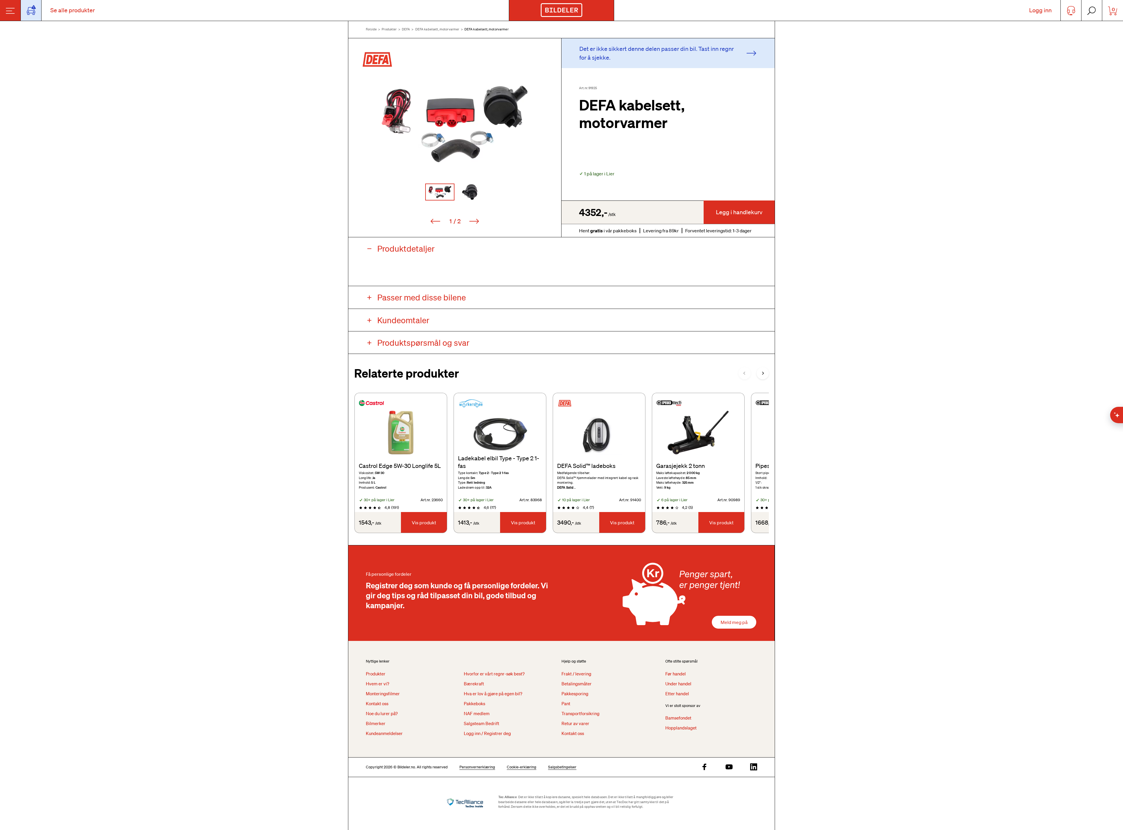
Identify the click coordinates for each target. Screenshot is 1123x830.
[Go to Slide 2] (469, 192)
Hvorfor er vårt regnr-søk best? (494, 674)
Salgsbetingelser (562, 767)
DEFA (406, 29)
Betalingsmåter (577, 684)
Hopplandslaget (681, 728)
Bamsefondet (678, 718)
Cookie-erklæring (521, 767)
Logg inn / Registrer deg (487, 733)
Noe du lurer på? (382, 713)
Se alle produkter (72, 10)
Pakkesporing (575, 693)
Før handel (675, 674)
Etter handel (677, 693)
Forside (371, 29)
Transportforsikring (581, 713)
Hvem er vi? (377, 684)
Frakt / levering (576, 674)
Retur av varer (575, 723)
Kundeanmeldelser (384, 733)
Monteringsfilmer (383, 693)
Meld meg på (734, 622)
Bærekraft (474, 684)
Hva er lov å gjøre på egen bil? (493, 693)
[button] (454, 124)
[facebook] (704, 767)
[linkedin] (753, 767)
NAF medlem (477, 713)
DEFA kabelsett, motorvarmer (437, 29)
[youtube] (729, 767)
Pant (566, 703)
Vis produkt (424, 522)
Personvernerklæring (477, 767)
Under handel (678, 684)
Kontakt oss (377, 703)
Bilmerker (375, 723)
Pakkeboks (474, 703)
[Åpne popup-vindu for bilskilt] (31, 10)
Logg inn (1040, 10)
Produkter (389, 29)
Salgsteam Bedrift (481, 723)
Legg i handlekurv (739, 212)
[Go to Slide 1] (439, 192)
